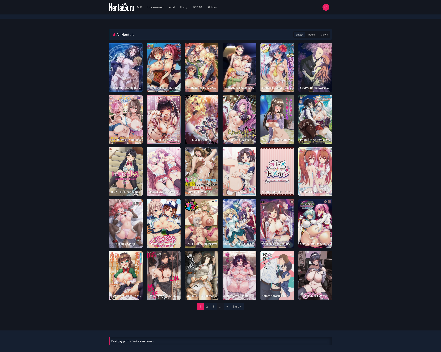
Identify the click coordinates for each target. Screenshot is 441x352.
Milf (139, 7)
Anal (172, 7)
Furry (183, 7)
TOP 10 (197, 7)
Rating (312, 34)
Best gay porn (120, 341)
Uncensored (155, 7)
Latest (299, 34)
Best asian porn (142, 341)
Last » (237, 306)
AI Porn (212, 7)
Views (324, 34)
